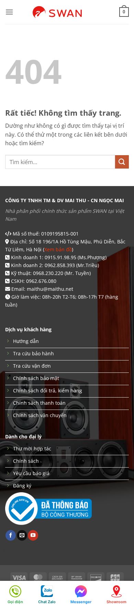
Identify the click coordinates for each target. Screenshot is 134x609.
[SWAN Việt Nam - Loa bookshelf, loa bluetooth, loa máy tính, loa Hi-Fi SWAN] (67, 12)
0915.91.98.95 (60, 257)
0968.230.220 (48, 273)
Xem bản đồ (58, 249)
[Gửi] (122, 162)
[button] (9, 11)
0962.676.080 (41, 281)
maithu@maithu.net (50, 289)
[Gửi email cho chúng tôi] (22, 535)
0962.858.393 (60, 265)
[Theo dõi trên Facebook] (10, 535)
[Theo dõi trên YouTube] (33, 535)
